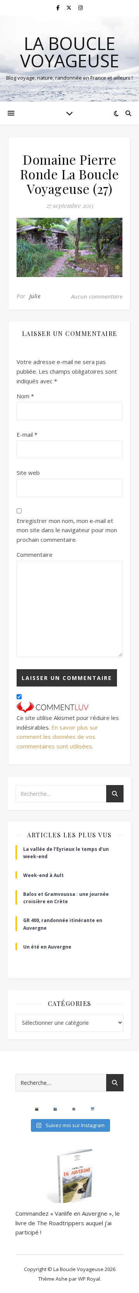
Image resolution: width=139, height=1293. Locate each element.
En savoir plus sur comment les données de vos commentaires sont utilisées (57, 736)
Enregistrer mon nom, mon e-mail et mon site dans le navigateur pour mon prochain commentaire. (67, 530)
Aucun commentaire (96, 296)
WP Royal (89, 1278)
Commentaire (35, 554)
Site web (28, 472)
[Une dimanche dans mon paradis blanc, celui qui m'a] (92, 1109)
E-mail (27, 434)
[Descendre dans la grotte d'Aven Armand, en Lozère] (18, 1109)
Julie (35, 296)
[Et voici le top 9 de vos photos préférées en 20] (73, 1109)
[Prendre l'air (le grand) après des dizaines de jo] (55, 1109)
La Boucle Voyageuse (69, 52)
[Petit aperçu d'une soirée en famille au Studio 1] (111, 1109)
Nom (25, 396)
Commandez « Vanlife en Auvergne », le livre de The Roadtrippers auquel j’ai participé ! (67, 1222)
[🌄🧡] (36, 1109)
